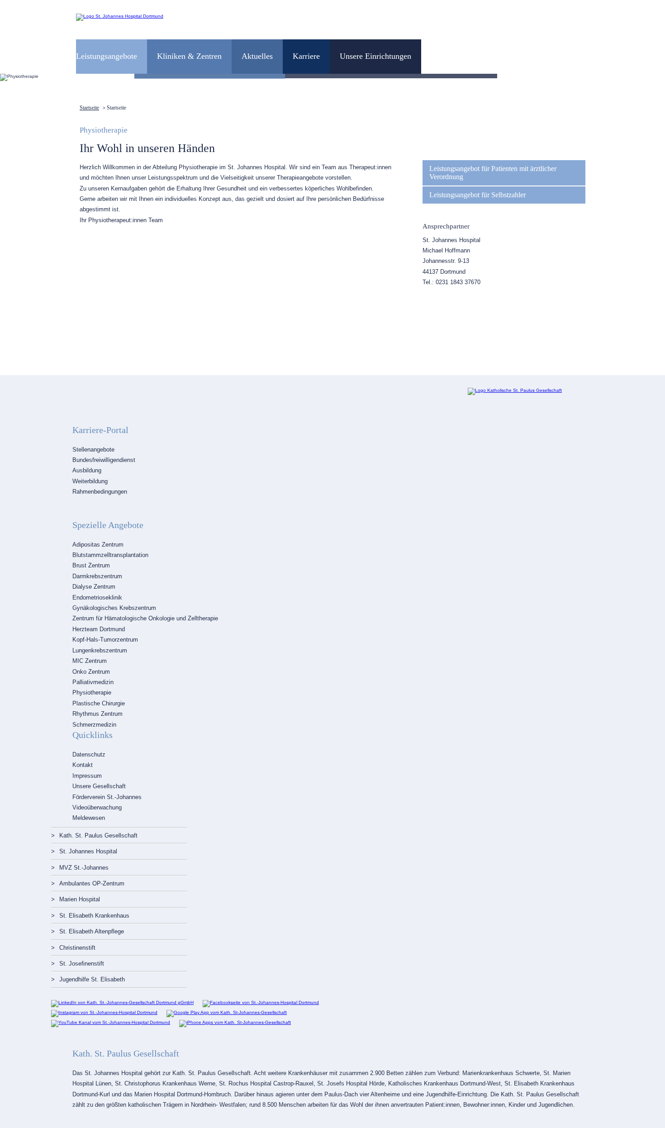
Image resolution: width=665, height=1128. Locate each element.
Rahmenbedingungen (99, 491)
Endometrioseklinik (97, 597)
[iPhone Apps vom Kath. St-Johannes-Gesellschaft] (235, 1022)
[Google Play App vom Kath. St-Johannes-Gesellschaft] (226, 1012)
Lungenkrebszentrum (99, 650)
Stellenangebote (93, 449)
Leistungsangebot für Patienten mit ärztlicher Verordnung (492, 173)
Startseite (89, 108)
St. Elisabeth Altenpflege (91, 931)
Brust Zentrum (91, 565)
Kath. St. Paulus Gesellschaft (98, 835)
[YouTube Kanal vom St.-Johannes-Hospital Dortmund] (110, 1022)
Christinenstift (77, 947)
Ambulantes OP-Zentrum (91, 883)
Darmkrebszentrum (97, 576)
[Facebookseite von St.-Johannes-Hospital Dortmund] (261, 1002)
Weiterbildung (90, 481)
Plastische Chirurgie (98, 703)
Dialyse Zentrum (93, 586)
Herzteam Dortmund (98, 629)
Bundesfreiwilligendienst (103, 460)
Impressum (87, 775)
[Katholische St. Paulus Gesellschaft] (515, 390)
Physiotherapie (91, 692)
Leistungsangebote (106, 56)
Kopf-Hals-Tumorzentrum (105, 639)
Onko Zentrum (91, 671)
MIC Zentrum (89, 660)
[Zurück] (14, 77)
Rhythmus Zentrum (97, 713)
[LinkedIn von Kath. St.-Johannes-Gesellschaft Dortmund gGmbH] (122, 1002)
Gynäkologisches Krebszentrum (114, 607)
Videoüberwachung (97, 807)
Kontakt (82, 765)
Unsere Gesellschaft (99, 786)
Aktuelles (257, 56)
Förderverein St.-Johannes (107, 797)
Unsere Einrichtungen (375, 56)
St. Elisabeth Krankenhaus (94, 915)
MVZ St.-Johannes (84, 867)
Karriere (306, 56)
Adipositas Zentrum (98, 544)
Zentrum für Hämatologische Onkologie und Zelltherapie (145, 618)
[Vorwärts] (650, 77)
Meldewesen (88, 817)
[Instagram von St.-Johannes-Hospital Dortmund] (104, 1012)
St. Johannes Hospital (88, 851)
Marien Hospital (79, 899)
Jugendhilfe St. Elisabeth (92, 979)
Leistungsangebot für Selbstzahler (477, 195)
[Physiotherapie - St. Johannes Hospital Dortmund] (119, 16)
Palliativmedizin (93, 682)
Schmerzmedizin (94, 724)
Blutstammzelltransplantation (110, 555)
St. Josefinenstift (81, 963)
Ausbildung (86, 470)
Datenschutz (88, 754)
